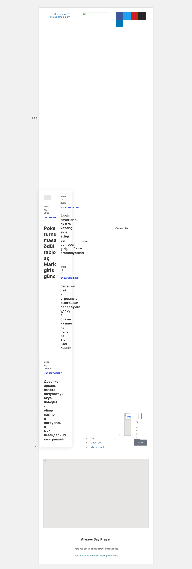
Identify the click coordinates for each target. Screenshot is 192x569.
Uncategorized (53, 217)
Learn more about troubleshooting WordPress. (96, 555)
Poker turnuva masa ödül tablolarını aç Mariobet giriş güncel (56, 252)
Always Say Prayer (96, 539)
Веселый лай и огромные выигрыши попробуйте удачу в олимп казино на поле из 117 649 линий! (70, 317)
